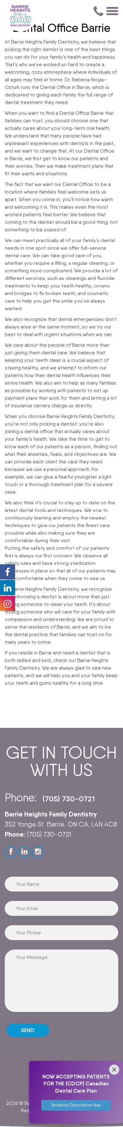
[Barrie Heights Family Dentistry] (20, 16)
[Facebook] (11, 852)
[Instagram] (38, 852)
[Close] (114, 1070)
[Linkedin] (24, 852)
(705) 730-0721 (69, 798)
